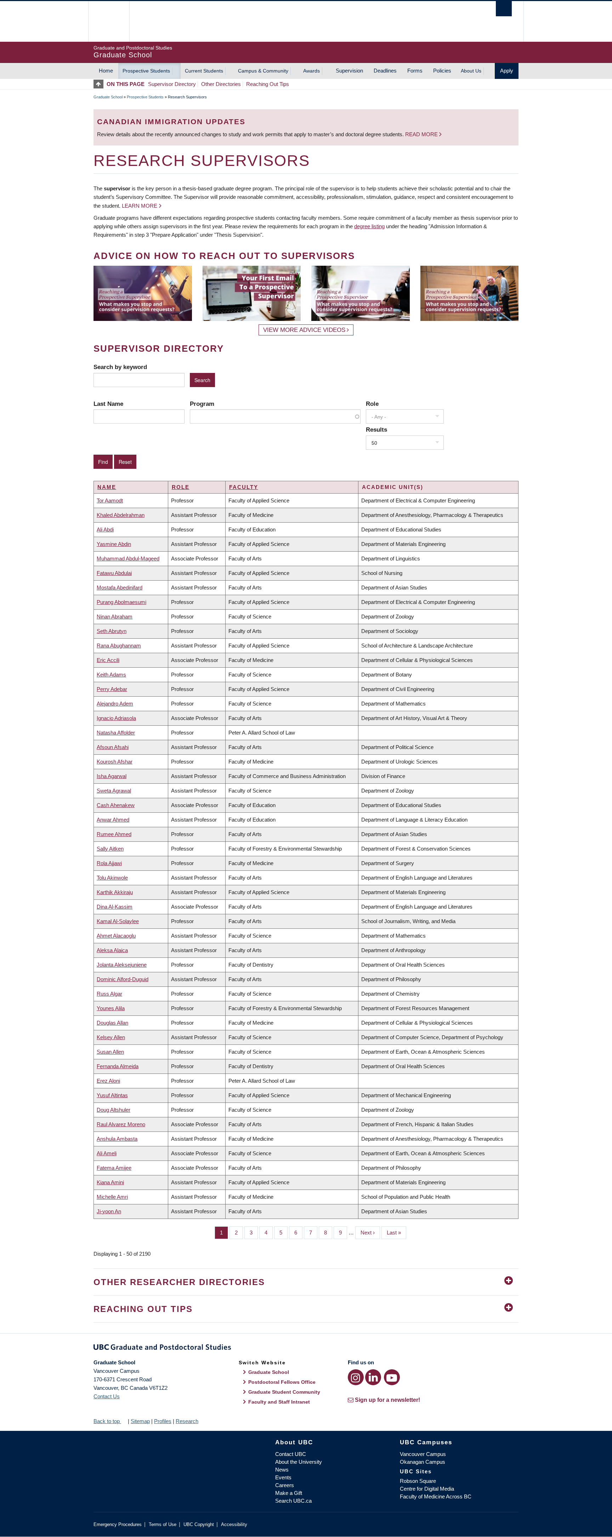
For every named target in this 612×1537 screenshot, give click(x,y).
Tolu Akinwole (112, 878)
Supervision (349, 71)
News (282, 1470)
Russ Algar (109, 994)
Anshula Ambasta (117, 1139)
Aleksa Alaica (112, 950)
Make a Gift (288, 1493)
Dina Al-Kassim (114, 907)
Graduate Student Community (284, 1392)
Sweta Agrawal (114, 791)
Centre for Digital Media (427, 1489)
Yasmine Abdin (114, 544)
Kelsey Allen (111, 1037)
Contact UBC (290, 1454)
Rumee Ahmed (114, 834)
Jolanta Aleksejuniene (122, 965)
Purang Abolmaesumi (121, 602)
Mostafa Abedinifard (119, 588)
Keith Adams (111, 675)
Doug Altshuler (113, 1110)
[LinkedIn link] (373, 1377)
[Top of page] (100, 84)
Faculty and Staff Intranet (279, 1402)
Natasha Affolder (116, 733)
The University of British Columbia (108, 21)
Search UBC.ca (293, 1501)
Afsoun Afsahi (113, 747)
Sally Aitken (110, 849)
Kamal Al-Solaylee (118, 921)
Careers (284, 1485)
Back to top (107, 1421)
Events (283, 1477)
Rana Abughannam (119, 646)
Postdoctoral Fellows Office (282, 1382)
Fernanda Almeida (117, 1066)
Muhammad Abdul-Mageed (128, 558)
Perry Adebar (112, 689)
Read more (422, 134)
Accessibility (234, 1524)
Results (376, 429)
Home (106, 71)
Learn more (139, 206)
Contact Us (107, 1396)
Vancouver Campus (423, 1454)
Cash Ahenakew (116, 805)
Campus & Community (263, 71)
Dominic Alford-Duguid (122, 979)
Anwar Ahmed (113, 820)
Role (372, 404)
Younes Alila (111, 1008)
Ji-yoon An (109, 1211)
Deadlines (385, 71)
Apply (506, 71)
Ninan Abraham (114, 617)
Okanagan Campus (422, 1462)
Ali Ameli (107, 1153)
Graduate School (108, 97)
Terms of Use (162, 1524)
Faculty (243, 487)
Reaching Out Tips (267, 84)
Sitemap (140, 1421)
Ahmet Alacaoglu (116, 936)
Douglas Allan (112, 1023)
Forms (415, 71)
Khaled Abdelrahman (120, 515)
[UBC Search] (504, 8)
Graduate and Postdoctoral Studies (306, 1348)
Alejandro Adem (115, 704)
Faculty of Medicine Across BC (435, 1496)
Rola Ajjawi (109, 863)
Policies (442, 71)
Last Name (108, 404)
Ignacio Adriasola (116, 718)
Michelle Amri (112, 1197)
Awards (311, 71)
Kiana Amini (110, 1182)
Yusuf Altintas (112, 1095)
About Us (471, 71)
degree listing (369, 226)
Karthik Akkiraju (115, 892)
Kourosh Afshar (114, 762)
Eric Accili (108, 660)
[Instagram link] (356, 1377)
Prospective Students (146, 71)
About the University (298, 1462)
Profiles (162, 1421)
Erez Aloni (108, 1081)
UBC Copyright (198, 1524)
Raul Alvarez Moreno (121, 1124)
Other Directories (221, 84)
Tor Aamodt (110, 500)
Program (202, 404)
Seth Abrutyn (111, 631)
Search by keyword (120, 367)
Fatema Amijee (114, 1168)
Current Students (204, 71)
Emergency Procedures (118, 1524)
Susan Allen (110, 1052)
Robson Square (418, 1481)
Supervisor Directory (172, 84)
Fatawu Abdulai (114, 573)
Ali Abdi (105, 529)
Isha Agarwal (111, 776)
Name (106, 487)
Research (187, 1421)
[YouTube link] (392, 1377)
